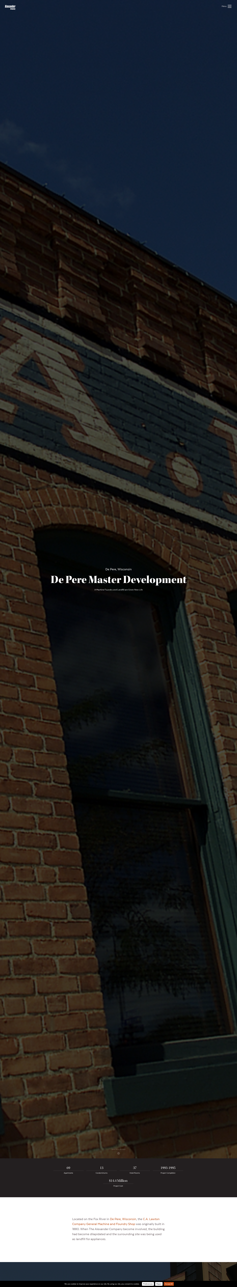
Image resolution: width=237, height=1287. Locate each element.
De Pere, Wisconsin (123, 1219)
